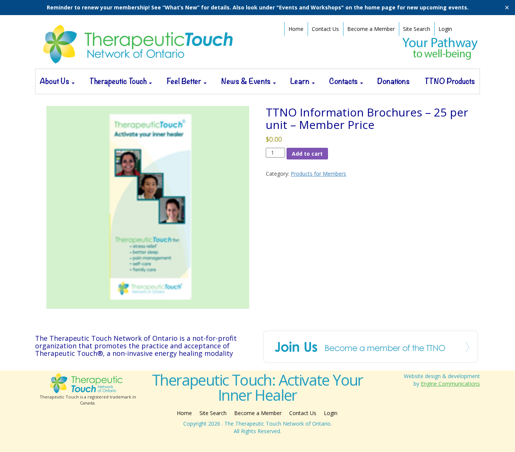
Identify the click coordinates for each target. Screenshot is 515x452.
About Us (55, 81)
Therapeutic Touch (118, 81)
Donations (393, 81)
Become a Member (371, 28)
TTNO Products (450, 81)
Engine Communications (450, 383)
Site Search (416, 28)
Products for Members (318, 173)
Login (445, 28)
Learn (300, 81)
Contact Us (325, 28)
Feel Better (185, 81)
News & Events (246, 81)
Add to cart (307, 153)
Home (295, 28)
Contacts (344, 81)
